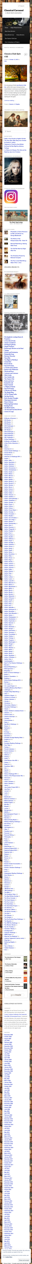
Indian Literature (8, 781)
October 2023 (8, 1061)
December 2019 (8, 1119)
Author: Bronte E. (9, 483)
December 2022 (8, 1069)
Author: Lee (7, 575)
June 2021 (7, 1090)
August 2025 (7, 1038)
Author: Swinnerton (9, 630)
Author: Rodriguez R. (10, 609)
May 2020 (6, 1111)
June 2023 (7, 1063)
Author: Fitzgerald (9, 529)
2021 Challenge (8, 437)
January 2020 (8, 1117)
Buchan (6, 682)
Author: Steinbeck (9, 626)
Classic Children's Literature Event (13, 711)
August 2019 (7, 1126)
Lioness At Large (9, 411)
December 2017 (8, 1159)
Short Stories (8, 875)
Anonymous (7, 454)
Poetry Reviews (20, 35)
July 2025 (7, 1040)
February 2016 (8, 1201)
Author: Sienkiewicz (9, 619)
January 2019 (8, 1140)
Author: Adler (8, 460)
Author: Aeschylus (9, 462)
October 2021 (8, 1086)
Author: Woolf (8, 653)
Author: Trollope (8, 638)
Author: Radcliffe (9, 607)
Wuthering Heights (9, 942)
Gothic (6, 758)
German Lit (7, 753)
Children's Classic (9, 695)
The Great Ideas (8, 904)
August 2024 (7, 1052)
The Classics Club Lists (11, 38)
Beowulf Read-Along (10, 667)
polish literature (8, 842)
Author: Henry (8, 552)
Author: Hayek (8, 550)
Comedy (6, 718)
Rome (6, 860)
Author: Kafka (8, 569)
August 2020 (7, 1107)
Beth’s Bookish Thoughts (11, 398)
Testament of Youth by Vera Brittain (14, 144)
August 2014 (7, 1235)
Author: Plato (8, 603)
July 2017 (7, 1168)
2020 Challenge (8, 435)
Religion (6, 854)
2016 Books (7, 428)
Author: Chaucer (8, 495)
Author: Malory (8, 584)
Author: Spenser (8, 623)
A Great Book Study (9, 341)
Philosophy (7, 837)
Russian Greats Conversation (12, 863)
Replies (17, 104)
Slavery (6, 877)
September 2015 (8, 1210)
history (6, 772)
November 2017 (8, 1161)
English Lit (7, 739)
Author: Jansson (8, 565)
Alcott (6, 447)
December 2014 (8, 1228)
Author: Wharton (8, 647)
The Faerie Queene (9, 900)
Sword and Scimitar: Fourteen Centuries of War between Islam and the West (14, 986)
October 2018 (8, 1145)
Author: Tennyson (9, 632)
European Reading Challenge (12, 743)
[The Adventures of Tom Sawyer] (25, 961)
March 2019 (7, 1136)
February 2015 (8, 1224)
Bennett (6, 665)
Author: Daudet (8, 516)
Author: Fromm (8, 535)
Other (5, 829)
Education (7, 735)
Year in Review (8, 946)
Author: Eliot (7, 525)
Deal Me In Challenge (10, 724)
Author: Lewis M (8, 581)
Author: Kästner (8, 571)
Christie (6, 701)
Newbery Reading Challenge (12, 821)
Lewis (6, 793)
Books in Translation (10, 676)
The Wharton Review (10, 925)
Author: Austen (8, 472)
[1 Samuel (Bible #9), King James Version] (25, 981)
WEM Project (7, 934)
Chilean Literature (9, 699)
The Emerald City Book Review (13, 409)
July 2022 (7, 1075)
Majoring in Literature (10, 400)
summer (6, 885)
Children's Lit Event (9, 697)
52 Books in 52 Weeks (10, 390)
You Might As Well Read (11, 360)
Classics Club (8, 714)
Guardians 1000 (8, 766)
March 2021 (7, 1096)
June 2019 (7, 1130)
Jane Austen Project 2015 (11, 787)
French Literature (9, 751)
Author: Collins (8, 506)
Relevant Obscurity (9, 356)
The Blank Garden (9, 407)
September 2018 (8, 1147)
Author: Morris (8, 590)
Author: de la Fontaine (10, 518)
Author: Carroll (8, 491)
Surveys (6, 886)
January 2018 (8, 1157)
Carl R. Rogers (9, 972)
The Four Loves (8, 902)
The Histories (8, 907)
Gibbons (6, 755)
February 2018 (8, 1155)
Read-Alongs (7, 846)
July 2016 (7, 1191)
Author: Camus (8, 489)
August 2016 (7, 1189)
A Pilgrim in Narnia (9, 386)
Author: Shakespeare (10, 617)
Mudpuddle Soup (9, 354)
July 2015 (7, 1214)
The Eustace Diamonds (11, 964)
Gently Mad (7, 362)
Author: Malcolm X (9, 582)
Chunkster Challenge (10, 707)
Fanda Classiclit (8, 385)
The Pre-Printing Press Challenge (13, 919)
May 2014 (6, 1241)
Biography (7, 670)
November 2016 (8, 1184)
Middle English (8, 802)
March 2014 (7, 1245)
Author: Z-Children (9, 657)
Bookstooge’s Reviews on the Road (13, 348)
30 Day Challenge (9, 439)
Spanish (6, 879)
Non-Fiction (7, 823)
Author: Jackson (8, 563)
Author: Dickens (8, 521)
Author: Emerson (9, 527)
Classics (11, 104)
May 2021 (6, 1092)
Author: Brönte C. (9, 481)
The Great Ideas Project (10, 906)
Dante (5, 722)
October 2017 (8, 1163)
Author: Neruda (8, 594)
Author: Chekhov (9, 496)
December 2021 (8, 1084)
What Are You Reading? (10, 936)
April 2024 (7, 1057)
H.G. (5, 768)
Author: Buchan (8, 485)
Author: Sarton (8, 615)
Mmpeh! (6, 806)
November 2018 (8, 1143)
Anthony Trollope (9, 965)
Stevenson (7, 883)
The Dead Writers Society (11, 896)
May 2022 (6, 1078)
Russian (6, 862)
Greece (6, 762)
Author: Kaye (7, 573)
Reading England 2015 (10, 848)
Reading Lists (8, 852)
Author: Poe (7, 605)
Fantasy (6, 747)
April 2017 (7, 1174)
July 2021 (7, 1088)
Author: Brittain (8, 479)
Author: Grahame (9, 544)
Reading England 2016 (10, 850)
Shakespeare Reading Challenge (13, 873)
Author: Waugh (8, 644)
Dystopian (7, 728)
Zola (5, 950)
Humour (6, 779)
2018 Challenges (8, 431)
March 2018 (7, 1153)
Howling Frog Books (10, 344)
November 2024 (8, 1048)
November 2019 (8, 1121)
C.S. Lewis (7, 684)
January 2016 (8, 1203)
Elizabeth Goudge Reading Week (13, 737)
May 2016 (6, 1195)
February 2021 (8, 1098)
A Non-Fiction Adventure (11, 443)
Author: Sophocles (9, 621)
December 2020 (8, 1101)
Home (6, 27)
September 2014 (8, 1233)
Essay (6, 741)
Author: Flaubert (8, 531)
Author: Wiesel (8, 651)
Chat (5, 693)
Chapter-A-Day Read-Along (11, 691)
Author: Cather (8, 493)
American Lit (7, 449)
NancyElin (7, 358)
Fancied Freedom (9, 365)
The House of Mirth (9, 909)
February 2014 (8, 1247)
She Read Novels (9, 396)
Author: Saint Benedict (10, 613)
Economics (7, 734)
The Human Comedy (10, 911)
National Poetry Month (10, 819)
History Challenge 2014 (10, 774)
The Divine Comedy (9, 898)
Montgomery (7, 810)
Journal (6, 791)
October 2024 (8, 1050)
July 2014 (7, 1237)
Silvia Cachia (7, 375)
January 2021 (8, 1100)
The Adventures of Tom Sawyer (13, 957)
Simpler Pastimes (9, 346)
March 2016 (7, 1199)
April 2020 (7, 1113)
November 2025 (8, 1035)
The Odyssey (7, 915)
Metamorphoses (8, 800)
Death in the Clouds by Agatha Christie (15, 138)
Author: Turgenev (9, 640)
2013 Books (7, 420)
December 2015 (8, 1205)
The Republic (8, 921)
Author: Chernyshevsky (10, 498)
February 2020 (8, 1115)
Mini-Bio (6, 804)
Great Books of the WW (10, 760)
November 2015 (8, 1207)
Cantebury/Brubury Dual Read (12, 688)
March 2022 (7, 1080)
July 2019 (7, 1128)
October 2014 (8, 1231)
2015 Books (7, 424)
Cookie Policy (8, 1257)
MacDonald (7, 797)
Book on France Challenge (11, 672)
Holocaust (7, 778)
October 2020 (8, 1105)
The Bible (7, 892)
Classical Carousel (14, 10)
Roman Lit (7, 858)
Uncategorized (8, 930)
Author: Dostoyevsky (10, 523)
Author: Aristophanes (10, 470)
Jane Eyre (7, 789)
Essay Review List (9, 35)
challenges (7, 690)
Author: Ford (7, 533)
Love (5, 795)
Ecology (6, 732)
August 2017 (7, 1166)
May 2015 (6, 1218)
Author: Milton (8, 588)
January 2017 (8, 1180)
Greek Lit (6, 764)
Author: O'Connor (9, 598)
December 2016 (8, 1182)
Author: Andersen (9, 466)
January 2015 (8, 1226)
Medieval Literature (9, 799)
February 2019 (8, 1138)
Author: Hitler (8, 556)
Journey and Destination (11, 352)
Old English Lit (8, 827)
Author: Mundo (8, 592)
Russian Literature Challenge (12, 867)
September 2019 (8, 1124)
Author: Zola (7, 659)
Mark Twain (8, 959)
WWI (5, 944)
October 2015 (8, 1209)
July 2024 (7, 1054)
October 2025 (8, 1036)
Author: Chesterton (9, 500)
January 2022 (8, 1082)
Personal (6, 833)
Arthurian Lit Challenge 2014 (12, 456)
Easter (6, 730)
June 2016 (7, 1193)
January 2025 (8, 1044)
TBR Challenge (8, 890)
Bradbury (6, 678)
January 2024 (8, 1059)
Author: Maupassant (9, 586)
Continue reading (9, 100)
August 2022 (7, 1073)
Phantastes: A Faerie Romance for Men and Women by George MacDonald (19, 233)
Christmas (7, 703)
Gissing (6, 756)
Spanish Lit (7, 881)
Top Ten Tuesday (9, 927)
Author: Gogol (8, 540)
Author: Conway (8, 512)
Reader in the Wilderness (11, 369)
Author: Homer (8, 558)
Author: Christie (8, 502)
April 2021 (7, 1094)
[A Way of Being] (25, 975)
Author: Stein (8, 625)
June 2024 (7, 1056)
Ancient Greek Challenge (11, 451)
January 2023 (8, 1067)
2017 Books (7, 430)
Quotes (6, 844)
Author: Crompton (9, 514)
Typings (6, 350)
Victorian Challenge (9, 932)
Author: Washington (9, 642)
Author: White (8, 649)
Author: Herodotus (9, 554)
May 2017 (6, 1172)
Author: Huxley (8, 561)
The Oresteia (7, 917)
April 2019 (7, 1134)
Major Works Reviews (16, 27)
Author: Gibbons (9, 539)
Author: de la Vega (9, 519)
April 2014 (7, 1243)
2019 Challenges (8, 433)
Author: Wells (8, 646)
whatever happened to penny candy (14, 938)
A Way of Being (9, 971)
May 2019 (6, 1132)
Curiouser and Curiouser (11, 373)
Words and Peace (9, 371)
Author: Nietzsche (9, 596)
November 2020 (8, 1103)
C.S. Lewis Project (9, 686)
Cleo (5, 61)
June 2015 (7, 1216)
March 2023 (7, 1065)
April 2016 (7, 1197)
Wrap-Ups (7, 940)
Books (6, 674)
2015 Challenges (8, 426)
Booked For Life (8, 383)
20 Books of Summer (10, 418)
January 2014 (8, 1249)
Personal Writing (9, 835)
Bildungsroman (8, 668)
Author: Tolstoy (8, 636)
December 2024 (8, 1046)
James (6, 785)
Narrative (6, 818)
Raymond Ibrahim (10, 989)
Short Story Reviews (10, 31)
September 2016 (8, 1187)
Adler (5, 445)
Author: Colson (8, 508)
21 (25, 54)
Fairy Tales (7, 745)
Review (6, 856)
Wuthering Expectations (11, 404)
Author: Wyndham (9, 655)
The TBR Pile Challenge (10, 923)
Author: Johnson (9, 567)
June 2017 (7, 1170)
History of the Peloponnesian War (13, 776)
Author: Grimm (8, 546)
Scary (5, 869)
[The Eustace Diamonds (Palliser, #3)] (25, 968)
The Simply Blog (9, 392)
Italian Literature (8, 783)
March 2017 (7, 1176)
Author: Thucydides (9, 634)
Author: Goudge (8, 542)
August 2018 (7, 1149)
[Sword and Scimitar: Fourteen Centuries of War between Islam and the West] (25, 988)
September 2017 (8, 1165)
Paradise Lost (8, 831)
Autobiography (8, 661)
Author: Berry (8, 477)
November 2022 (8, 1071)
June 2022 (7, 1077)
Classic (6, 709)
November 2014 (8, 1230)
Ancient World (8, 452)
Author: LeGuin (8, 577)
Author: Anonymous (9, 468)
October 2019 (8, 1122)
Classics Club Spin (9, 716)
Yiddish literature (9, 948)
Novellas (6, 825)
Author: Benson (8, 475)
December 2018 (8, 1142)
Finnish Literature (9, 749)
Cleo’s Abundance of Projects (12, 42)
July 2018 (7, 1151)
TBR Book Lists (8, 888)
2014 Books (7, 422)
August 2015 (7, 1212)
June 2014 (7, 1239)
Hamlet (6, 770)
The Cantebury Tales (10, 894)
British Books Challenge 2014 (12, 680)
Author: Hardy (8, 548)
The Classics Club (9, 379)
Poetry (6, 841)
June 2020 (7, 1109)
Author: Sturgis (8, 628)
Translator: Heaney (9, 928)
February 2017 (8, 1178)
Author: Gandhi (8, 537)
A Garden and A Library (11, 367)
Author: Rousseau (9, 611)
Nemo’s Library (8, 402)
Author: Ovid (7, 602)
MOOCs (6, 812)
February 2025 (8, 1042)
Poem (6, 839)
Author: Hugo (8, 560)
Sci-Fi (6, 871)
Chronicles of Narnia (10, 705)
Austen (6, 458)
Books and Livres (9, 381)
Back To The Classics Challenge (13, 663)
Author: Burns (8, 487)
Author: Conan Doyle (10, 510)
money (6, 808)
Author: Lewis (8, 579)
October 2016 (8, 1186)
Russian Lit (7, 865)
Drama (6, 726)
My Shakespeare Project (11, 814)
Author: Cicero (8, 504)
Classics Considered (9, 343)
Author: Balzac (8, 474)
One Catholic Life (9, 377)
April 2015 (7, 1220)
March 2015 (7, 1222)
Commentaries (8, 720)
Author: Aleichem (9, 464)
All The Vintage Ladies (10, 394)
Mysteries (7, 816)
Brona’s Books (8, 364)
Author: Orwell (8, 600)
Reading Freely (8, 406)
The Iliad (6, 913)
